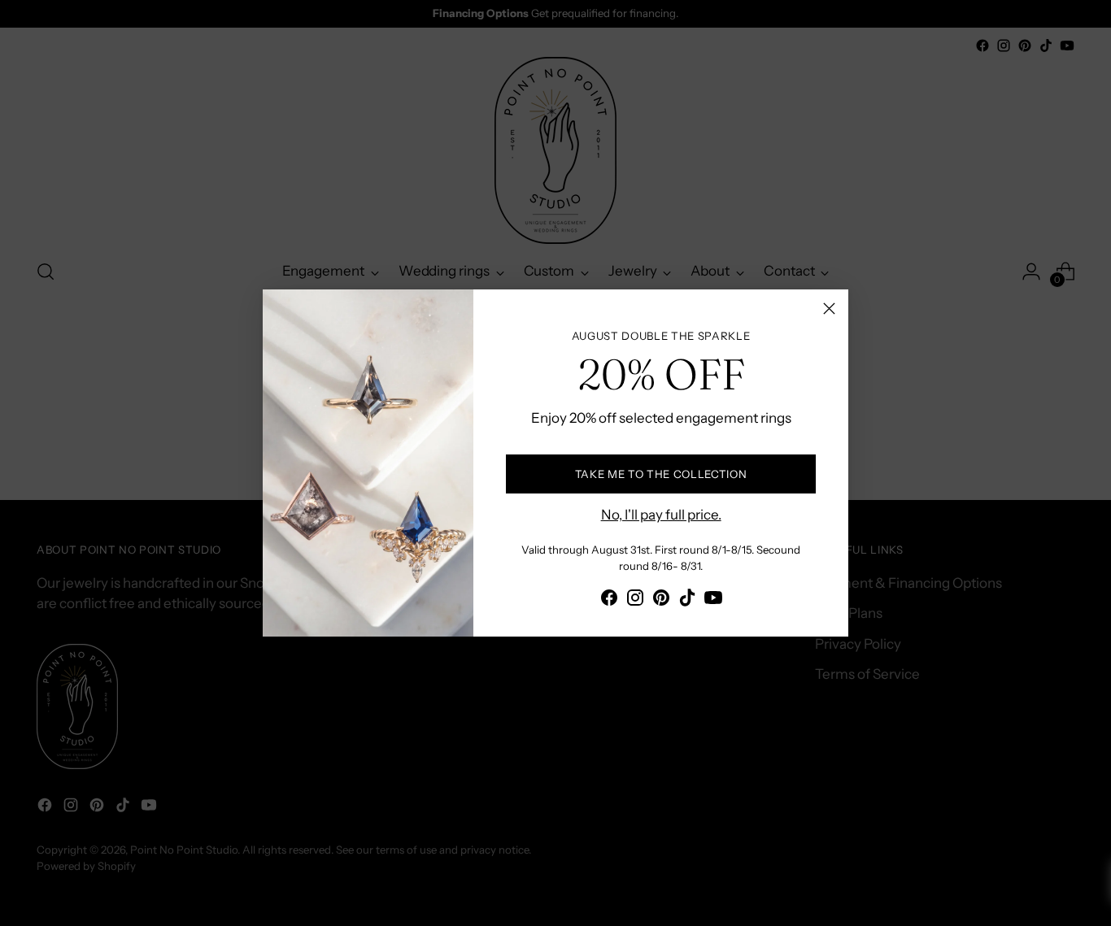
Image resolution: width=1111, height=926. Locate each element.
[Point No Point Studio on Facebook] (609, 601)
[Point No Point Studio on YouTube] (713, 601)
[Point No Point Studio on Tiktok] (687, 601)
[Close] (829, 308)
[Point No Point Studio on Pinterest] (661, 601)
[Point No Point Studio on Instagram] (635, 601)
